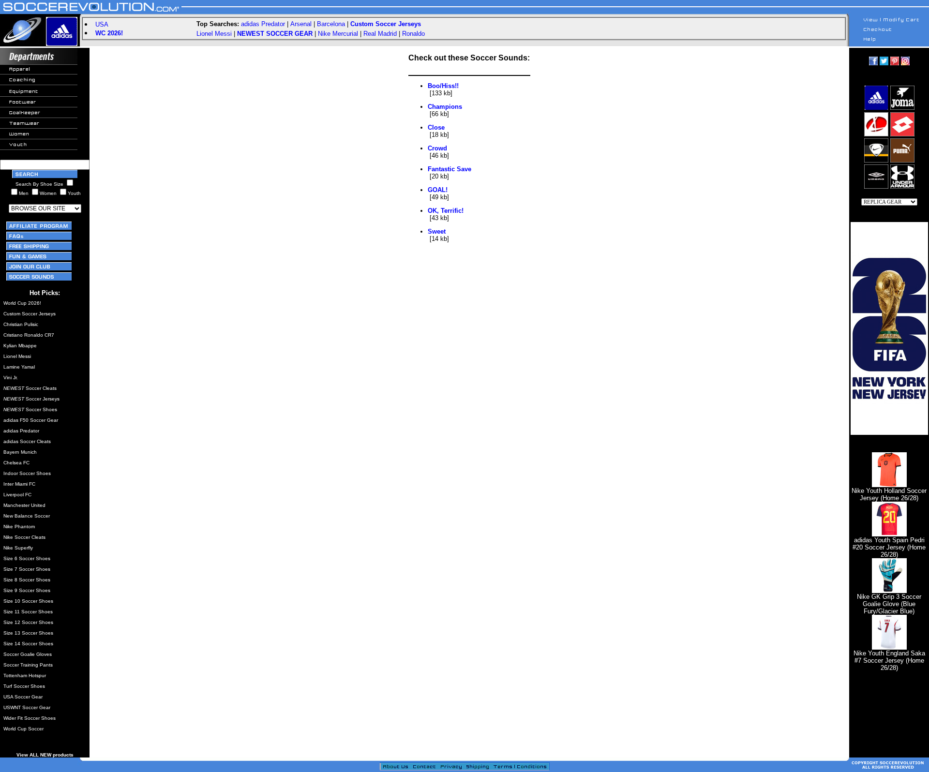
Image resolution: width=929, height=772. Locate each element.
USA (101, 24)
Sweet (437, 231)
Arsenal (301, 24)
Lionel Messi (214, 33)
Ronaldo (413, 33)
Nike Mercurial (338, 33)
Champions (445, 106)
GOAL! (438, 189)
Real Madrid (380, 33)
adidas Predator (263, 24)
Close (436, 127)
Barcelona (331, 24)
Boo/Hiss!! (443, 85)
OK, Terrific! (446, 210)
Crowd (437, 148)
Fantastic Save (449, 169)
